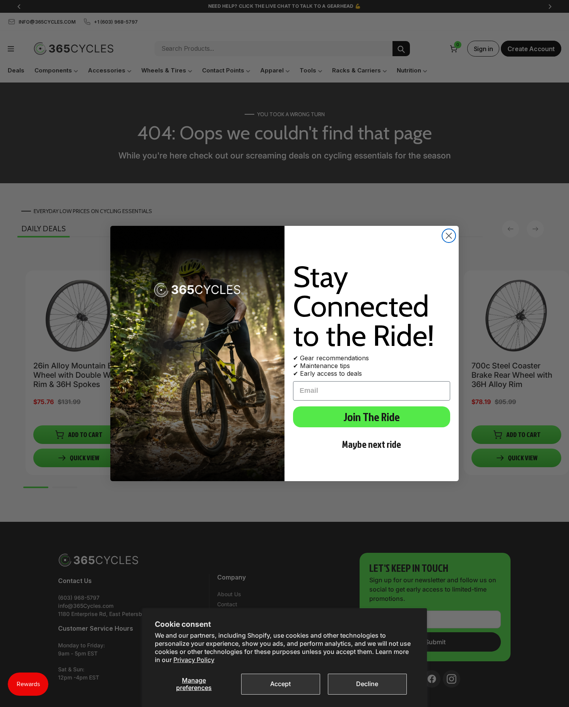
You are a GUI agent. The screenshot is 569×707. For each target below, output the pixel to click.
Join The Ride (371, 417)
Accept (280, 684)
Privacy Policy (193, 660)
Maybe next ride (371, 444)
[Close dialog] (449, 236)
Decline (367, 684)
